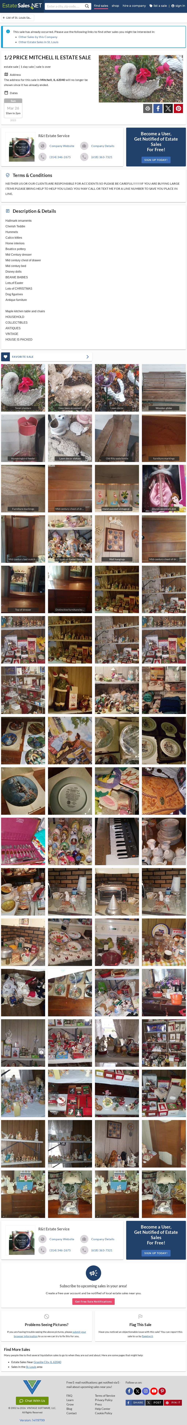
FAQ (69, 1395)
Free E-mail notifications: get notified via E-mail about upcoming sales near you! (93, 1384)
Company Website (61, 146)
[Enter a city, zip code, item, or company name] (87, 6)
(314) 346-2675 (60, 157)
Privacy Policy (103, 1400)
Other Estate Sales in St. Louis (39, 42)
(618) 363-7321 (101, 157)
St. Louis (31, 1366)
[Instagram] (145, 1391)
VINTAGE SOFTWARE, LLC (41, 1408)
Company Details (103, 146)
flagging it (147, 1336)
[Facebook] (129, 1391)
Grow (70, 1404)
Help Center (102, 1408)
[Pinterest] (162, 1391)
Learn (70, 1400)
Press (98, 1404)
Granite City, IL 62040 (47, 1362)
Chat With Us (35, 1401)
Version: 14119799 (32, 1420)
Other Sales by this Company (38, 37)
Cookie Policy (103, 1413)
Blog (69, 1408)
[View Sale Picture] (117, 589)
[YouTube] (154, 1391)
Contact (71, 1413)
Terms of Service (105, 1395)
